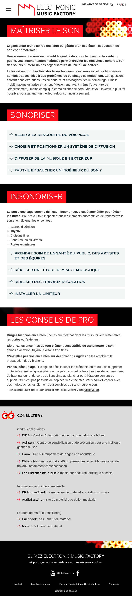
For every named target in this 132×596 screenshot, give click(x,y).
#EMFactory (65, 573)
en (124, 4)
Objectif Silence (91, 389)
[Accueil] (47, 10)
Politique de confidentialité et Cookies (79, 584)
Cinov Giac (30, 454)
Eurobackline (32, 519)
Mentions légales (40, 584)
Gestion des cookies (66, 590)
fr (119, 4)
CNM (26, 461)
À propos (114, 584)
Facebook (78, 574)
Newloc (28, 526)
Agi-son (28, 442)
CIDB (26, 435)
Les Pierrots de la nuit (39, 473)
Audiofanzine (32, 499)
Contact (18, 584)
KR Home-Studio (35, 492)
